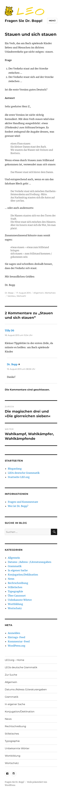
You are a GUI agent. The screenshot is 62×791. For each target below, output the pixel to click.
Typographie (15, 591)
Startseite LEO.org (19, 477)
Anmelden (14, 633)
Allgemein (38, 293)
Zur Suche (11, 674)
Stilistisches (15, 587)
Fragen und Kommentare (23, 501)
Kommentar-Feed (19, 641)
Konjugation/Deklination (23, 574)
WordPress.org (16, 645)
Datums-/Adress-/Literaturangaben (29, 561)
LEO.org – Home (14, 660)
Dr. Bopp (9, 293)
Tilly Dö (9, 330)
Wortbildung (15, 604)
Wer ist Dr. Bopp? (18, 506)
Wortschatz (50, 293)
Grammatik (15, 566)
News (11, 578)
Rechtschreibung (18, 582)
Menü (52, 20)
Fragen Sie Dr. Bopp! (23, 21)
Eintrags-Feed (16, 637)
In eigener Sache (18, 570)
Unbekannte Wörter (20, 599)
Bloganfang (15, 468)
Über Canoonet (17, 595)
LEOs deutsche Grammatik (24, 472)
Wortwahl (21, 296)
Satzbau (12, 296)
